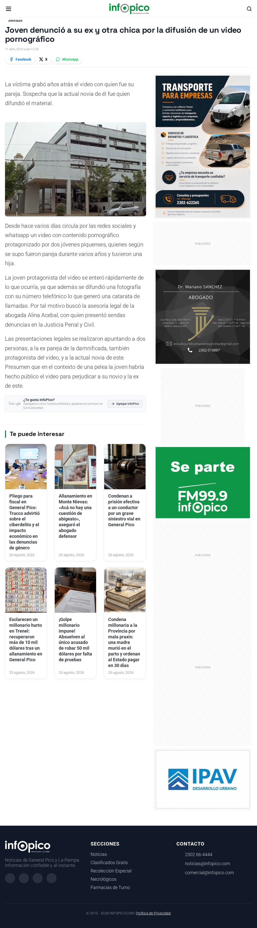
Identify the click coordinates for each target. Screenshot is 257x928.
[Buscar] (249, 9)
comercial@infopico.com (209, 872)
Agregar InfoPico (127, 404)
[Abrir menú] (8, 8)
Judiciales (15, 20)
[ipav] (203, 779)
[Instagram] (24, 878)
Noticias (99, 854)
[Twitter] (38, 878)
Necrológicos (103, 879)
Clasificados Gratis (109, 862)
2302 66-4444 (198, 854)
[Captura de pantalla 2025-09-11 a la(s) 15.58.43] (203, 316)
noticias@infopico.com (207, 863)
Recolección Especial (111, 870)
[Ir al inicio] (129, 9)
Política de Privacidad (153, 913)
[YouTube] (51, 878)
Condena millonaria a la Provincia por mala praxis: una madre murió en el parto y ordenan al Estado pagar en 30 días (124, 642)
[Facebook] (10, 878)
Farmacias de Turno (110, 887)
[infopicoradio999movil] (203, 482)
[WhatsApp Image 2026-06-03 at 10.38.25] (203, 147)
